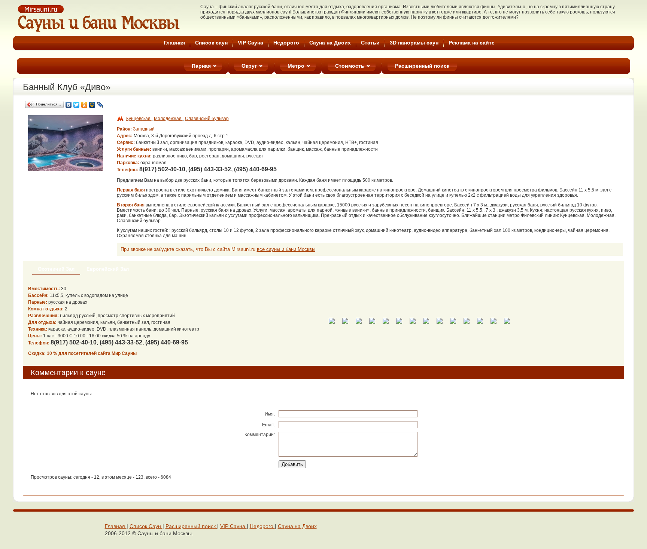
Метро (296, 66)
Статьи (370, 43)
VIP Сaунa (233, 526)
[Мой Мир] (92, 105)
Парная (201, 66)
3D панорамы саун (414, 43)
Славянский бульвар (207, 118)
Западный (144, 129)
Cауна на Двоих (330, 43)
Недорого (286, 43)
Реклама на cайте (472, 43)
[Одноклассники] (84, 105)
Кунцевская (139, 118)
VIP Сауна (250, 43)
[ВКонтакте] (69, 105)
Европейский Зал (107, 269)
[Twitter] (77, 105)
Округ (249, 66)
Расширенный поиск (422, 66)
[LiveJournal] (100, 105)
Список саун (211, 43)
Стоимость (349, 66)
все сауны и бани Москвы (286, 249)
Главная (174, 43)
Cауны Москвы (99, 18)
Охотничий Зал (56, 269)
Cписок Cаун (146, 526)
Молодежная (168, 118)
